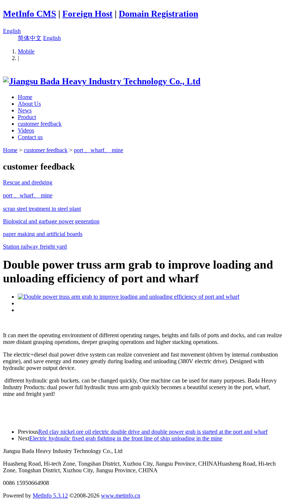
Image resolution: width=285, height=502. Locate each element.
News (25, 110)
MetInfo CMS (29, 14)
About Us (29, 104)
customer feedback (40, 124)
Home (25, 97)
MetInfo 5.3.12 (50, 495)
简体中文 (30, 38)
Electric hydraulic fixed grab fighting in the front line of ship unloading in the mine (125, 438)
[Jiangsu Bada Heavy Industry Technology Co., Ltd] (101, 81)
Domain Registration (158, 14)
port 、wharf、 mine (98, 150)
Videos (26, 130)
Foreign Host (87, 14)
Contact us (30, 137)
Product (27, 117)
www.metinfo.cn (120, 495)
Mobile (26, 51)
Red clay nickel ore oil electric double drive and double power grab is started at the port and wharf (153, 432)
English (12, 31)
